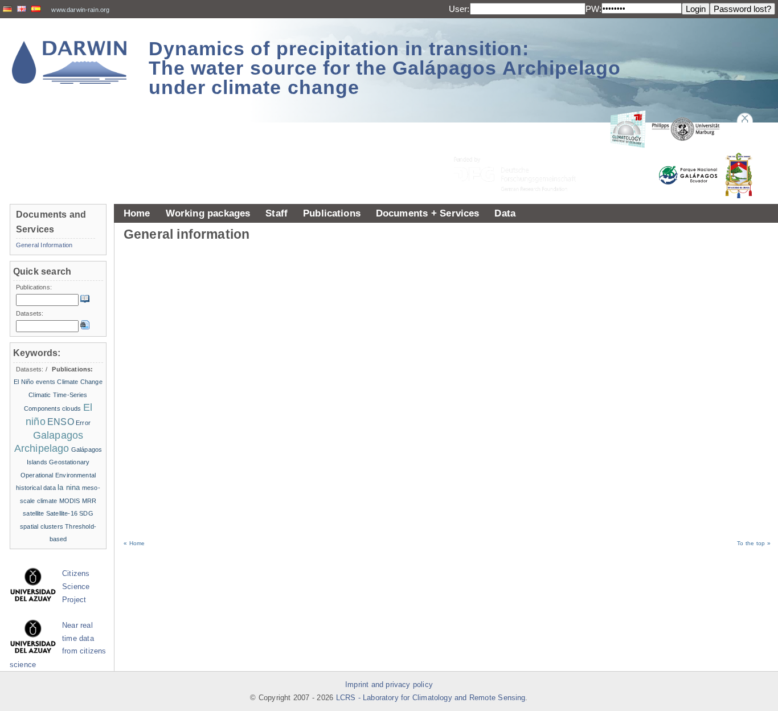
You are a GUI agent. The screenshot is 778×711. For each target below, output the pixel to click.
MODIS (69, 500)
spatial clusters (41, 526)
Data (504, 213)
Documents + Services (428, 213)
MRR (89, 500)
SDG (86, 513)
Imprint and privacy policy (389, 685)
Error (83, 422)
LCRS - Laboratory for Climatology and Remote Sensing (431, 698)
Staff (276, 213)
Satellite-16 (61, 513)
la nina (69, 487)
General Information (44, 245)
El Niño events (34, 381)
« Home (134, 543)
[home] (69, 62)
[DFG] (522, 148)
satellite (33, 513)
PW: (593, 9)
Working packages (208, 213)
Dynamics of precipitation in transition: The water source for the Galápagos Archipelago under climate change (385, 68)
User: (459, 9)
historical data (36, 487)
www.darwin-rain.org (80, 9)
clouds (71, 408)
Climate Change (79, 381)
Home (137, 213)
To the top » (754, 543)
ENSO (60, 422)
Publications (332, 213)
